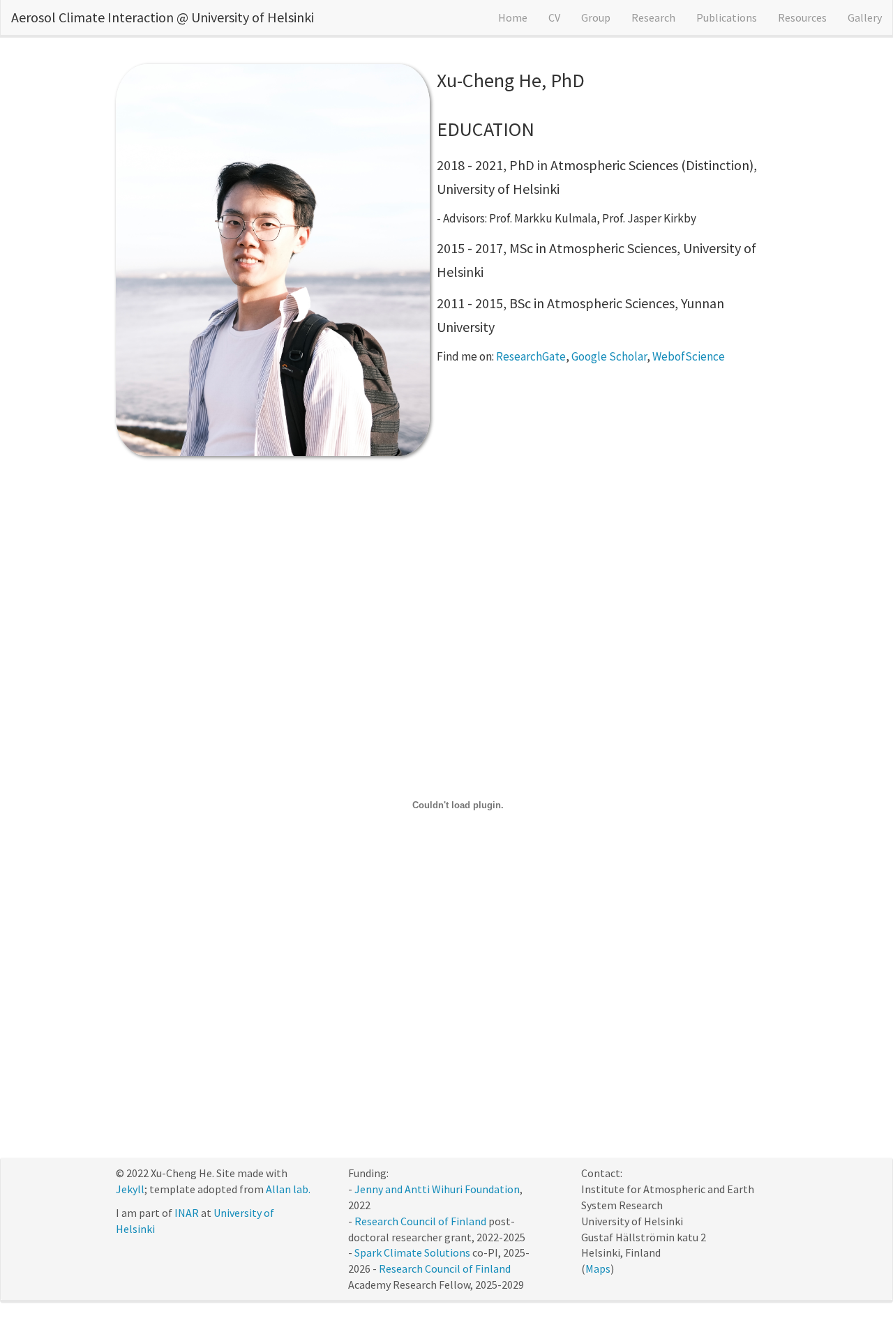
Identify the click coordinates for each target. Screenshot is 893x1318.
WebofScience (688, 356)
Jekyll (130, 1189)
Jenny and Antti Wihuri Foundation (437, 1189)
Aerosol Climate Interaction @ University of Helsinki (162, 17)
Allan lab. (288, 1189)
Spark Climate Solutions (412, 1252)
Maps (597, 1268)
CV (554, 17)
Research (653, 17)
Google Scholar (609, 356)
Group (595, 17)
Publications (726, 17)
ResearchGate (531, 356)
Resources (802, 17)
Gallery (865, 17)
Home (512, 17)
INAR (186, 1213)
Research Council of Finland (420, 1221)
